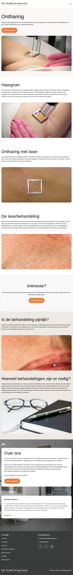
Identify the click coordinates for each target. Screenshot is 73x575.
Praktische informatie (8, 549)
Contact (3, 556)
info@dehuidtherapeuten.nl (48, 538)
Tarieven (4, 538)
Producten (4, 542)
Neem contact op (9, 30)
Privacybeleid (5, 559)
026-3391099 (44, 542)
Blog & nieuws (6, 552)
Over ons (4, 545)
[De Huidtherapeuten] (14, 4)
